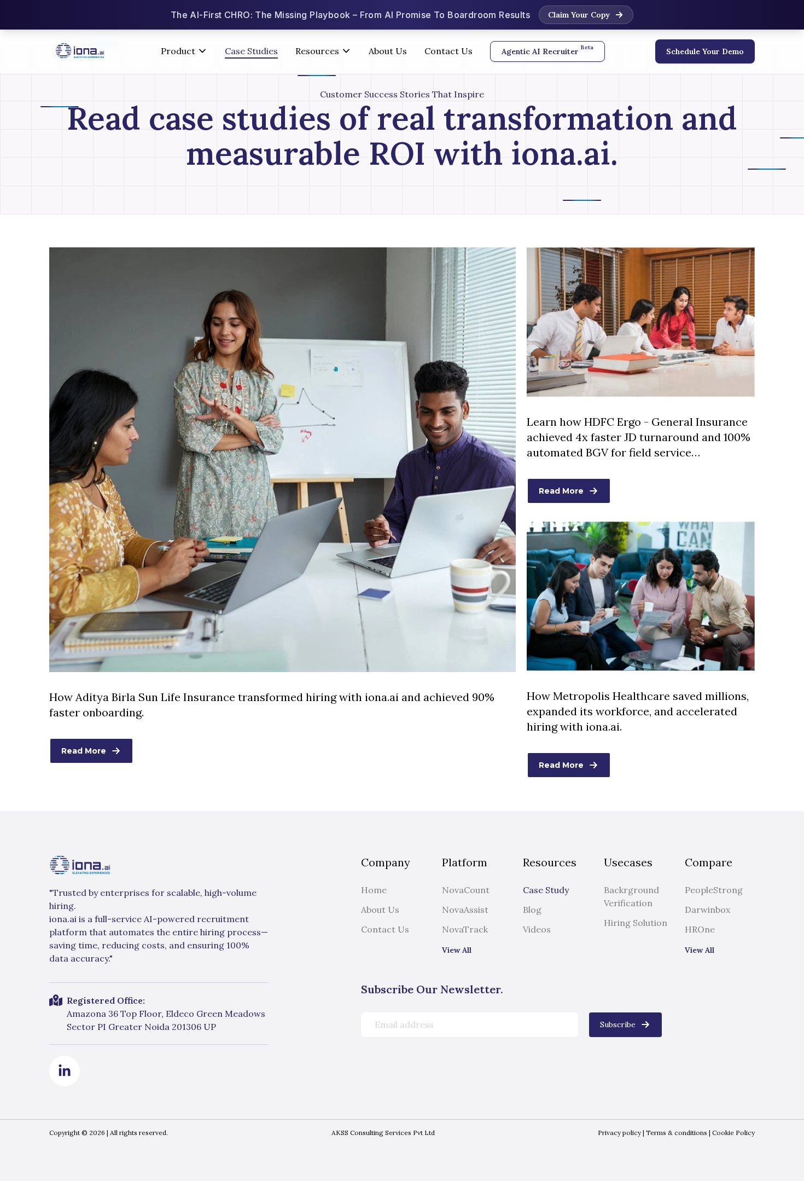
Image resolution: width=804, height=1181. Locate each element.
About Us (388, 50)
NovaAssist (465, 909)
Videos (537, 929)
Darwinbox (707, 909)
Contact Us (448, 50)
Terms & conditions (675, 1132)
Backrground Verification (631, 896)
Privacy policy (619, 1132)
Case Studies (251, 50)
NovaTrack (465, 929)
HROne (700, 929)
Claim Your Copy (579, 15)
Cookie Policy (732, 1132)
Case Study (546, 889)
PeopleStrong (714, 889)
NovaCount (466, 889)
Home (374, 889)
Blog (532, 909)
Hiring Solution (635, 922)
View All (456, 950)
